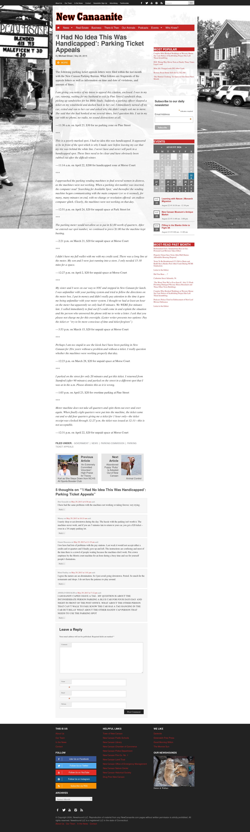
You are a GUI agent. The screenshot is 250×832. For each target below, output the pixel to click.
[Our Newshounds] (174, 770)
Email (65, 693)
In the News (78, 3)
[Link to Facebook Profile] (142, 3)
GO (191, 2)
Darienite (158, 733)
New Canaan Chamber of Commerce (120, 746)
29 (191, 181)
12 (174, 168)
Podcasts (143, 27)
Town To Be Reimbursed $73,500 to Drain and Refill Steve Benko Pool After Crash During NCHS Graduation (173, 263)
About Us (59, 3)
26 (174, 181)
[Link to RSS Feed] (162, 3)
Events (155, 27)
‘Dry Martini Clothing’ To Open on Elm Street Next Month (174, 77)
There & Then (111, 27)
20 (180, 175)
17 (162, 175)
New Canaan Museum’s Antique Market (177, 213)
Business (96, 27)
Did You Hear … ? (161, 274)
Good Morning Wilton (163, 742)
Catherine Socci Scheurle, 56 (165, 278)
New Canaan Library (112, 742)
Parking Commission (112, 443)
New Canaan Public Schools (116, 737)
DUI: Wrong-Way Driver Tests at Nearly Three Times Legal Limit (174, 63)
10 (162, 168)
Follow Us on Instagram (79, 779)
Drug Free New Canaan (114, 776)
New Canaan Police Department (117, 750)
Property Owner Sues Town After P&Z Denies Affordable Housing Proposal (171, 256)
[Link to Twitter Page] (147, 3)
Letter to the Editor (161, 270)
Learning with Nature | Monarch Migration (177, 200)
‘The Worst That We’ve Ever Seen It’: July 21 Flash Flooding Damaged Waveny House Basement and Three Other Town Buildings (173, 284)
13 (180, 168)
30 (180, 155)
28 (168, 155)
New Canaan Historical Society (117, 772)
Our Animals (128, 27)
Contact (88, 3)
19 (174, 175)
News (66, 27)
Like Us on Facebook (79, 758)
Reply (62, 509)
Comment (64, 644)
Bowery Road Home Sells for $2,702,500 (169, 72)
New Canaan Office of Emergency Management (125, 763)
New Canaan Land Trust (114, 759)
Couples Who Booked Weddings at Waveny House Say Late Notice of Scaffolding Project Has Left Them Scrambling (173, 55)
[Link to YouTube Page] (152, 3)
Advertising (113, 3)
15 (191, 168)
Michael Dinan (66, 55)
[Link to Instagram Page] (157, 3)
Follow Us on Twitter (79, 765)
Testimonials (124, 3)
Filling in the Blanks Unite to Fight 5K (176, 226)
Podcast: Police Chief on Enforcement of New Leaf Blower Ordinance (173, 300)
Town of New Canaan (113, 733)
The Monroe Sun (161, 746)
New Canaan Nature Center (115, 768)
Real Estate (82, 27)
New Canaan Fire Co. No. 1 (115, 755)
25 (168, 181)
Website (63, 704)
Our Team (68, 3)
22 (191, 175)
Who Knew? (172, 27)
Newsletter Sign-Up (100, 3)
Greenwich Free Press (164, 737)
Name (65, 682)
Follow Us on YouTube (79, 772)
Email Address (173, 114)
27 (162, 155)
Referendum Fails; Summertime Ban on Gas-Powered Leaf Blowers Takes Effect (171, 249)
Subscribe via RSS (79, 785)
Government (81, 443)
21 (185, 175)
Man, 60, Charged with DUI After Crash (169, 68)
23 (156, 181)
